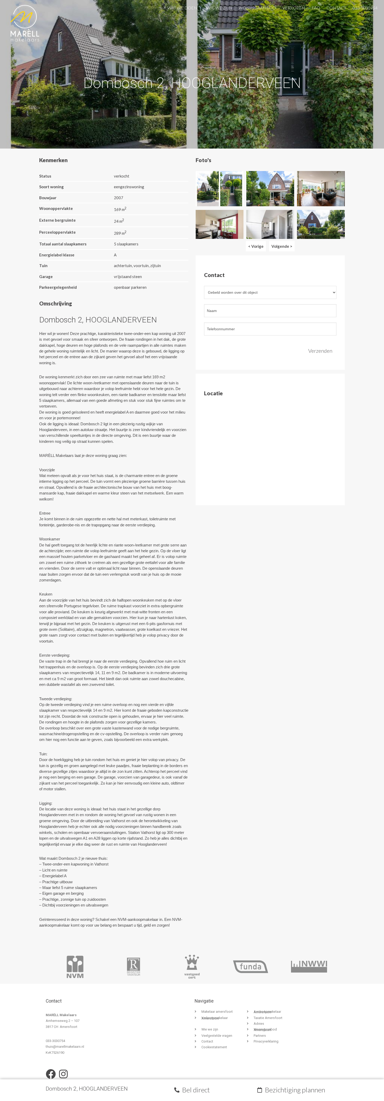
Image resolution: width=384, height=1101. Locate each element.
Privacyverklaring (266, 1041)
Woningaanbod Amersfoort (265, 1029)
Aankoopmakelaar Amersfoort (267, 1012)
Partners (260, 1036)
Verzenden (320, 351)
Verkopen (293, 6)
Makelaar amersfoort (217, 1012)
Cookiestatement (214, 1047)
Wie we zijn (219, 6)
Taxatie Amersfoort (268, 1018)
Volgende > (281, 246)
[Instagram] (63, 1074)
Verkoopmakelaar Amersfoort (214, 1018)
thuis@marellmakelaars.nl (65, 1047)
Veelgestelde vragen (216, 1036)
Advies (259, 1024)
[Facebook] (51, 1074)
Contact (336, 6)
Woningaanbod (257, 6)
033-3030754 (365, 6)
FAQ (316, 6)
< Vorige (256, 246)
